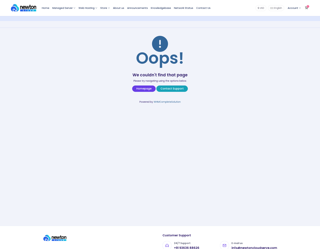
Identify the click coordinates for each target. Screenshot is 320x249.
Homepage (144, 88)
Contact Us (203, 8)
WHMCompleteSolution (167, 102)
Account (293, 8)
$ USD (261, 8)
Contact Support (172, 88)
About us (118, 8)
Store (104, 8)
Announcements (137, 8)
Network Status (183, 8)
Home (45, 8)
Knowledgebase (161, 8)
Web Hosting (86, 8)
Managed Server (62, 8)
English (278, 8)
